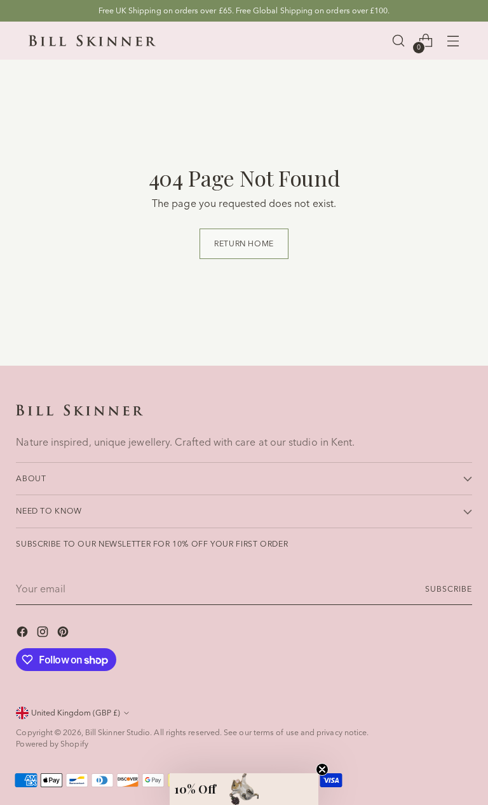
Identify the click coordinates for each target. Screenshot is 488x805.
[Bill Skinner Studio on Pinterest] (64, 633)
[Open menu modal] (453, 41)
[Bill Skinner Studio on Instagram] (43, 633)
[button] (244, 789)
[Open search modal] (398, 41)
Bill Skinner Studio (118, 732)
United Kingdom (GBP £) (75, 712)
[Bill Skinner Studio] (92, 41)
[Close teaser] (322, 769)
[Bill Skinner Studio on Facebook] (23, 633)
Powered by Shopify (52, 743)
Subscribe (448, 589)
